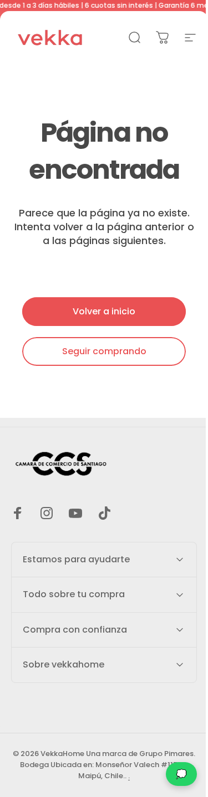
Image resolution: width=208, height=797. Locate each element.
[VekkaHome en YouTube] (75, 513)
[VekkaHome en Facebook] (17, 513)
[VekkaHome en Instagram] (46, 513)
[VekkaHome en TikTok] (104, 513)
